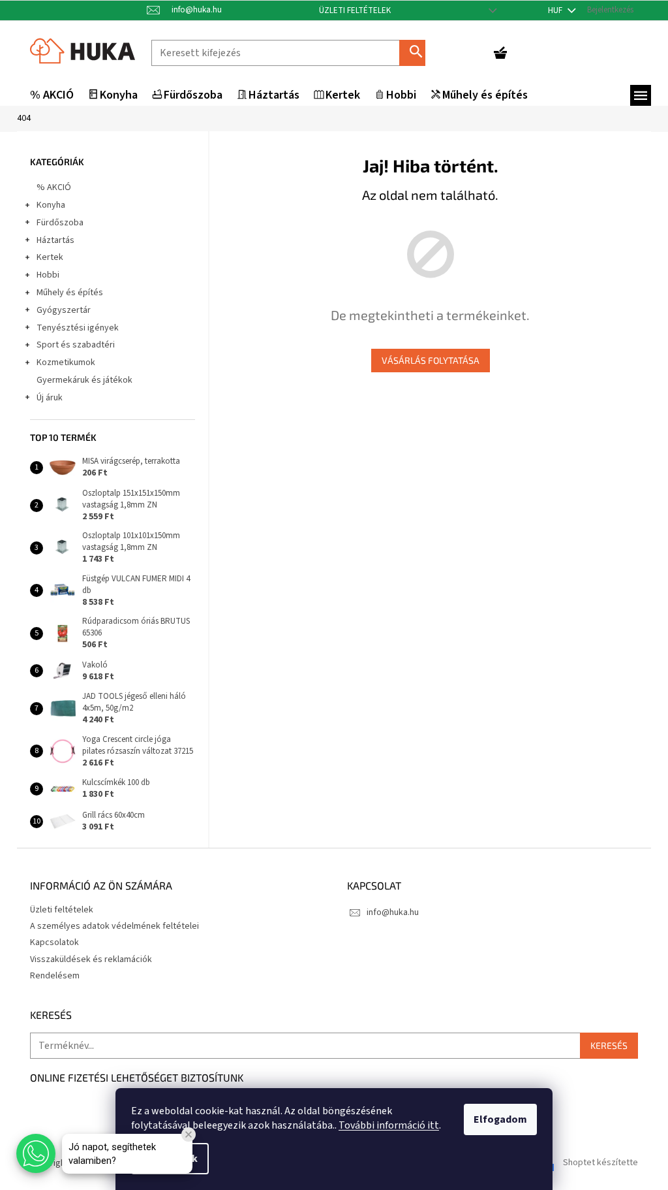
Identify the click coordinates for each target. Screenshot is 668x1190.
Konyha (51, 205)
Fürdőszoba (60, 222)
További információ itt (389, 1125)
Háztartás (55, 240)
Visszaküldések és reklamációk (91, 959)
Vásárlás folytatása (430, 360)
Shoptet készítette (600, 1163)
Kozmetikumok (66, 362)
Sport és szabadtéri (76, 344)
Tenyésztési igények (78, 327)
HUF (556, 10)
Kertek (50, 257)
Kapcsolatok (54, 942)
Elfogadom (500, 1119)
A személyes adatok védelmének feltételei (114, 926)
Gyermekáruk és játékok (84, 380)
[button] (35, 1153)
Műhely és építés (70, 292)
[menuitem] (52, 95)
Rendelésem (55, 975)
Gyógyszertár (64, 310)
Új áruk (50, 397)
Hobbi (48, 274)
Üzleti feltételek (355, 10)
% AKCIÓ (54, 187)
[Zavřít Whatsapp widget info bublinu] (188, 1134)
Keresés (417, 52)
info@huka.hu (393, 912)
